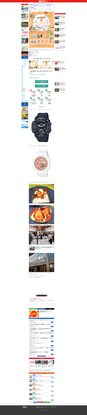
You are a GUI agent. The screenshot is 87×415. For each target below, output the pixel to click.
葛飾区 (22, 69)
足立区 (22, 71)
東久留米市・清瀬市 (24, 91)
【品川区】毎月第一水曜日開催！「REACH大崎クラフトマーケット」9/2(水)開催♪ (24, 12)
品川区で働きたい (31, 318)
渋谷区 (22, 81)
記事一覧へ (41, 307)
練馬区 (22, 78)
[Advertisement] (60, 8)
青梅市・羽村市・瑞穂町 (24, 100)
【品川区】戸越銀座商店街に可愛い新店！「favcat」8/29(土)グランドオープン (62, 29)
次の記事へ (49, 307)
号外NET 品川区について (40, 407)
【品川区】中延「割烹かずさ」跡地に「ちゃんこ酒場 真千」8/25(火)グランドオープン (62, 90)
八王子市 (22, 98)
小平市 (22, 92)
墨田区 (22, 70)
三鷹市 (23, 89)
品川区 (47, 1)
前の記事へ (33, 307)
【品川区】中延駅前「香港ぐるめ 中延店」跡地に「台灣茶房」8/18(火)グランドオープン (62, 47)
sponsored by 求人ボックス (36, 318)
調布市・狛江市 (23, 90)
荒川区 (22, 72)
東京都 (35, 8)
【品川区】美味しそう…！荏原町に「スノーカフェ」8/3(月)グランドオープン (62, 62)
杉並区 (22, 80)
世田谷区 (22, 82)
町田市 (22, 99)
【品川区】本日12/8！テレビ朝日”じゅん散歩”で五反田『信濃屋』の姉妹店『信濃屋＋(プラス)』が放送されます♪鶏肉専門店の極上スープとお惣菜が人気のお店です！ (44, 248)
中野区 (22, 79)
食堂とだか (37, 204)
